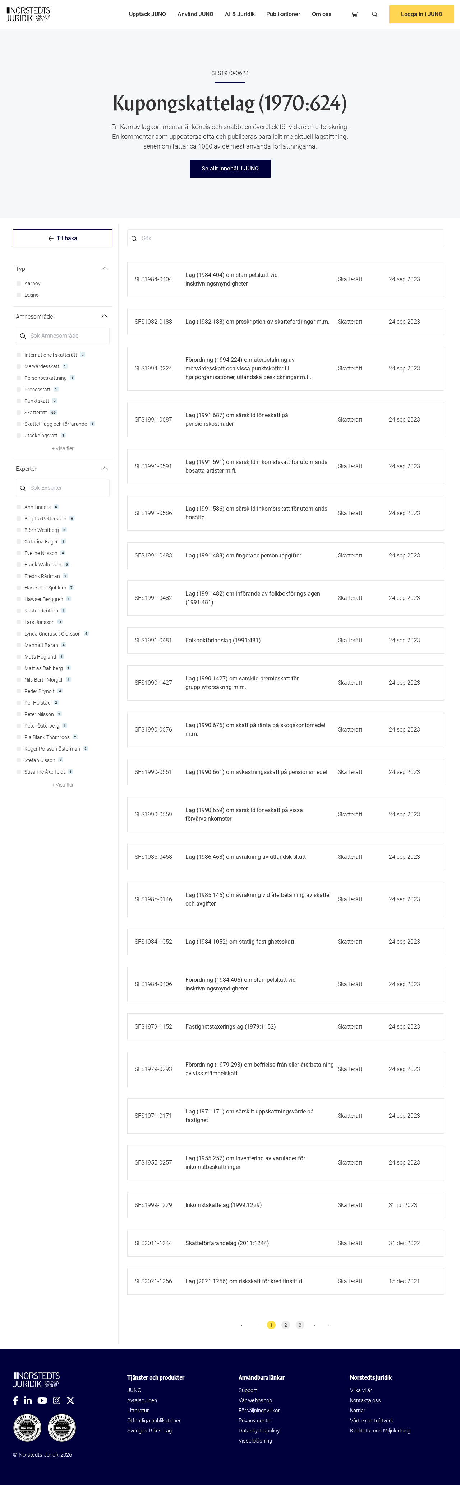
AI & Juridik (240, 14)
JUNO (134, 1390)
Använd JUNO (195, 14)
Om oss (321, 14)
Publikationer (283, 14)
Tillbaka (67, 238)
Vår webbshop (255, 1400)
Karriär (357, 1410)
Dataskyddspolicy (259, 1430)
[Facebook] (18, 1400)
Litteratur (138, 1410)
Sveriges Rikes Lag (149, 1430)
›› (328, 1325)
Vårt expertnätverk (371, 1420)
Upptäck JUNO (147, 14)
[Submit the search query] (23, 336)
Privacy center (255, 1420)
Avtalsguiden (142, 1400)
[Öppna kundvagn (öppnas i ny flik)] (354, 14)
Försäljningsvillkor (259, 1410)
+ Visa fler (63, 448)
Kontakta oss (365, 1400)
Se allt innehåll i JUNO (230, 168)
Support (248, 1390)
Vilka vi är (361, 1390)
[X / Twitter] (73, 1400)
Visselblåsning (255, 1441)
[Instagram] (59, 1400)
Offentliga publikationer (154, 1420)
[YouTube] (45, 1400)
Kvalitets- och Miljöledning (380, 1430)
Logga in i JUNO (421, 14)
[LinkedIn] (30, 1400)
